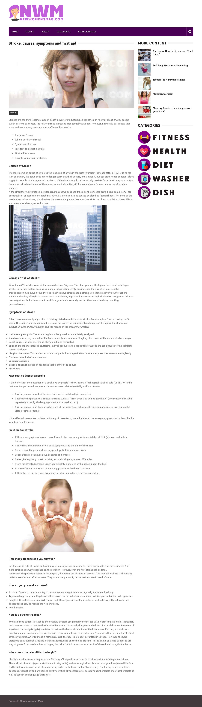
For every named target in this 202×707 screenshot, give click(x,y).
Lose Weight (63, 31)
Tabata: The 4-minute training (169, 79)
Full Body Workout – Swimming (170, 65)
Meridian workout (162, 94)
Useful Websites (87, 31)
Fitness (30, 31)
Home (15, 31)
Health (45, 31)
